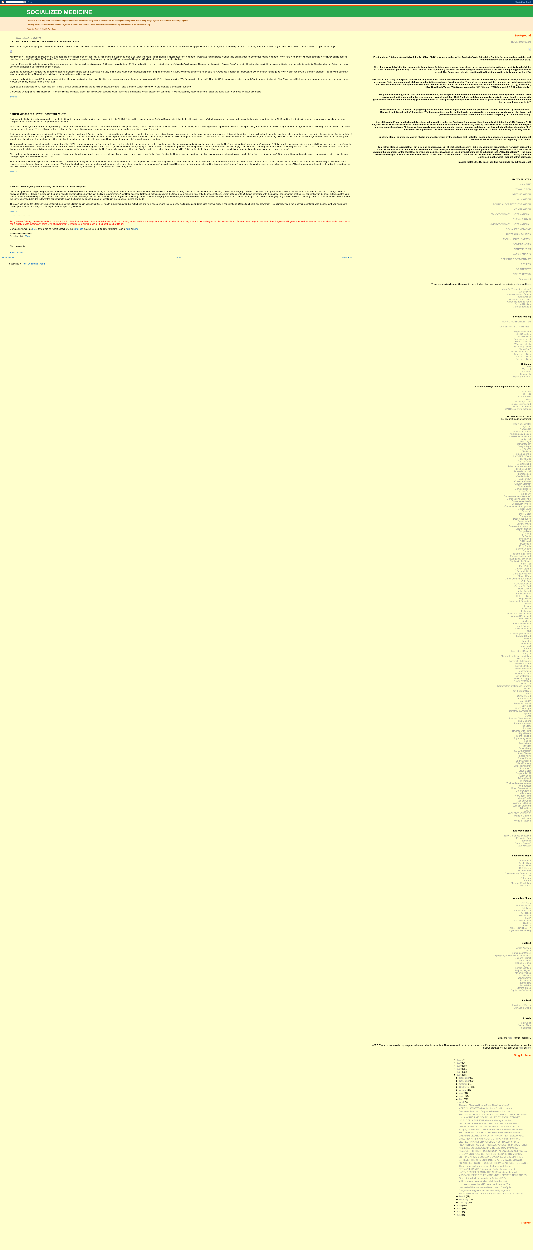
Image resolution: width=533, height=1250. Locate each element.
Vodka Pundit (524, 801)
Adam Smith (525, 860)
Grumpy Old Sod (522, 586)
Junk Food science (521, 623)
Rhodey (527, 728)
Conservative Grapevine (519, 499)
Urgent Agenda (523, 791)
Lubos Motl (525, 646)
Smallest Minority (522, 766)
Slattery (527, 923)
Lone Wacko (525, 643)
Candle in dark (523, 476)
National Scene (523, 676)
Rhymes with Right (521, 731)
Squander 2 (525, 768)
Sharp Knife (525, 756)
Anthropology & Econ (520, 434)
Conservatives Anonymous (517, 506)
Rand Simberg (523, 721)
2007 (459, 1072)
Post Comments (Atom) (34, 264)
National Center (523, 673)
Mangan (527, 653)
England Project (523, 958)
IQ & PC (527, 965)
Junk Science (524, 626)
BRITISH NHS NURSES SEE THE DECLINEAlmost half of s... (490, 1123)
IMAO (528, 603)
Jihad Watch (525, 618)
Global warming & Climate (518, 579)
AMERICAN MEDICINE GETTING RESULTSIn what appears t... (490, 1126)
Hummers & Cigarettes (519, 601)
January (463, 1202)
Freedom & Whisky (521, 1005)
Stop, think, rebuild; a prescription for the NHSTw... (483, 1178)
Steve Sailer (525, 771)
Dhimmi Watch (523, 524)
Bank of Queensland (521, 404)
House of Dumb (523, 963)
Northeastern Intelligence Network (514, 686)
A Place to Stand (522, 1008)
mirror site (78, 229)
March (462, 1196)
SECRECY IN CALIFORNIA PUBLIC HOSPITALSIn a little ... (489, 1142)
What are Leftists (522, 344)
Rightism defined (522, 331)
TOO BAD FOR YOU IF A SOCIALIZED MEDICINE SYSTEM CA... (491, 1193)
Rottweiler (526, 746)
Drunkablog (525, 539)
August (463, 1090)
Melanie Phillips (523, 973)
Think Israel (525, 1028)
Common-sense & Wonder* (517, 496)
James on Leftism (522, 354)
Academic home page (520, 299)
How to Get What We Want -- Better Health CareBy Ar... (485, 1187)
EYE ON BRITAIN (522, 219)
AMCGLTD (525, 429)
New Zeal (526, 683)
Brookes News (523, 905)
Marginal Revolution (521, 883)
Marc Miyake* (524, 846)
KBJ (529, 631)
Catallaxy (526, 908)
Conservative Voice (521, 504)
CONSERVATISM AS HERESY (515, 326)
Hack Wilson (524, 589)
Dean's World (524, 521)
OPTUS (527, 394)
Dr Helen (526, 534)
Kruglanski (525, 374)
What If (527, 811)
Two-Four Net (524, 786)
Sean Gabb (525, 985)
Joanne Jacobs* (523, 843)
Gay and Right (524, 571)
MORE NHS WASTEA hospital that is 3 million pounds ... (486, 1108)
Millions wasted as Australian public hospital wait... (483, 1181)
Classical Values (522, 481)
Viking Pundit (524, 798)
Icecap (527, 606)
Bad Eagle (525, 441)
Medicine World (523, 663)
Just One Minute (523, 628)
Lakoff (528, 366)
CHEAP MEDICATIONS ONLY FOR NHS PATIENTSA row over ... (491, 1136)
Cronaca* (526, 511)
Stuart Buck (525, 776)
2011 (459, 1060)
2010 (459, 1063)
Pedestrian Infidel (522, 703)
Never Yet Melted (522, 681)
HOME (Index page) (521, 42)
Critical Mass (524, 509)
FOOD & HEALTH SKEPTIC (517, 239)
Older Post (347, 257)
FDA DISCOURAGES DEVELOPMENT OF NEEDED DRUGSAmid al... (494, 1114)
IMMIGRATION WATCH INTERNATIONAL (510, 224)
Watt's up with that (522, 803)
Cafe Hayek (525, 868)
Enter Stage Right (522, 554)
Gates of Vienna (523, 569)
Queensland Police (521, 406)
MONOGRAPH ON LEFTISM (516, 322)
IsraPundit (526, 1023)
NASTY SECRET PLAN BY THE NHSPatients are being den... (490, 1172)
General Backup (523, 304)
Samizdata (525, 983)
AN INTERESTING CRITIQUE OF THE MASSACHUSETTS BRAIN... (493, 1163)
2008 (459, 1069)
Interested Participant (520, 616)
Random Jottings (522, 723)
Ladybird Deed (523, 636)
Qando (527, 713)
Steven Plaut (524, 1025)
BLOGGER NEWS (521, 456)
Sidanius (526, 371)
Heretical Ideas (523, 593)
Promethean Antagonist (519, 711)
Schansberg (525, 748)
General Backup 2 (522, 307)
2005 (459, 1205)
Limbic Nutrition (523, 968)
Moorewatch (525, 671)
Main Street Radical (521, 651)
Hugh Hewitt (525, 598)
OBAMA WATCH (522, 209)
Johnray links (524, 297)
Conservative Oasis (521, 501)
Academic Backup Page (519, 302)
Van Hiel (526, 369)
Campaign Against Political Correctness (511, 955)
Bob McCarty (524, 461)
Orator (528, 693)
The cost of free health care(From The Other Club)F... (484, 1105)
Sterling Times (524, 988)
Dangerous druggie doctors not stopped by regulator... (485, 1190)
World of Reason (522, 821)
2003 (459, 1211)
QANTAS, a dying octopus (518, 409)
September (465, 1087)
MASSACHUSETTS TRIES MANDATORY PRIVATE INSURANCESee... (495, 1175)
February (464, 1199)
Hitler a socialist (523, 341)
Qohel (528, 716)
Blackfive (526, 451)
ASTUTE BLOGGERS (520, 436)
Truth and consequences (518, 783)
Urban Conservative (521, 788)
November (464, 1081)
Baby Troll (526, 439)
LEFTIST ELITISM (522, 249)
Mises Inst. (525, 885)
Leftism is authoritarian (520, 351)
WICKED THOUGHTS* (519, 813)
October (463, 1084)
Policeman (525, 980)
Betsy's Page (524, 446)
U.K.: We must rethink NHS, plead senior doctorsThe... (485, 1184)
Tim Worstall (525, 781)
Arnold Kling (525, 863)
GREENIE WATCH (521, 194)
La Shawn (526, 638)
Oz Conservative (522, 920)
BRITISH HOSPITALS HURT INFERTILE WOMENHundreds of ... (491, 1132)
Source (13, 97)
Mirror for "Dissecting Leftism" (516, 289)
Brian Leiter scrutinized (519, 466)
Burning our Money (521, 953)
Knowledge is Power (520, 633)
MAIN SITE (525, 184)
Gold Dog (526, 581)
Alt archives (525, 292)
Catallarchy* (525, 479)
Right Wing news (522, 738)
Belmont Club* (523, 444)
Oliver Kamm (524, 978)
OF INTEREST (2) (522, 274)
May (461, 1099)
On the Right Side (522, 691)
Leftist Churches (523, 334)
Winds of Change (522, 816)
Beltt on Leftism (523, 359)
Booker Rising (524, 464)
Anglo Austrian (523, 948)
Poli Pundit (525, 706)
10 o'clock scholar (522, 424)
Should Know (524, 758)
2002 (459, 1215)
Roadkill (527, 741)
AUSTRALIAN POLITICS (518, 234)
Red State (526, 726)
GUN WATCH (524, 199)
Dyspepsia (525, 544)
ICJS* (528, 918)
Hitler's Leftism (523, 596)
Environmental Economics (518, 873)
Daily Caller (525, 514)
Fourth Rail (525, 564)
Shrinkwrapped (523, 761)
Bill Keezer (525, 449)
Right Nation (524, 733)
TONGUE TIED (523, 189)
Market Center (524, 658)
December (464, 1078)
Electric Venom (523, 549)
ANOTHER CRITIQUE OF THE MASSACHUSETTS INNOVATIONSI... (494, 1145)
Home (178, 257)
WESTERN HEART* (520, 928)
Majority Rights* (523, 970)
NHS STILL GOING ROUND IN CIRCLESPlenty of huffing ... (488, 1148)
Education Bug (523, 838)
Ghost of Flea (524, 576)
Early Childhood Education (517, 836)
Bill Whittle (525, 808)
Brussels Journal (522, 471)
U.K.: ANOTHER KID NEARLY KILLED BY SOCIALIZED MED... (490, 1117)
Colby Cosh (525, 491)
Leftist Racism (524, 336)
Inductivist (526, 608)
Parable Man (524, 698)
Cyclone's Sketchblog (520, 930)
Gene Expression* (522, 574)
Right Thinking (523, 736)
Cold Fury (526, 494)
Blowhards (525, 459)
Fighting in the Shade (520, 561)
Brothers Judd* (523, 469)
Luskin (527, 648)
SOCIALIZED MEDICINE (59, 12)
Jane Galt (526, 875)
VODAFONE (524, 396)
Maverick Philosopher (520, 661)
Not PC (527, 688)
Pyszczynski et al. (522, 376)
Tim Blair (526, 925)
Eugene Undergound (520, 556)
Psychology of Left (522, 346)
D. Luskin (526, 880)
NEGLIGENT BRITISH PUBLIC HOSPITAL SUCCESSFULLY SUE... (493, 1151)
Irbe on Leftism (523, 356)
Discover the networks (520, 526)
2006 (459, 1075)
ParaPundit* (525, 701)
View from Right (523, 796)
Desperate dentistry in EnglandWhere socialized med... (486, 1111)
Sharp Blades (524, 753)
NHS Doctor (525, 975)
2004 (459, 1208)
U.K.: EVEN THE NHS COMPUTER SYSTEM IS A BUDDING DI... (491, 1160)
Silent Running (523, 763)
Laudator (526, 641)
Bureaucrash (524, 474)
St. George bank (523, 401)
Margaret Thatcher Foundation (516, 656)
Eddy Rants (525, 546)
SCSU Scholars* (522, 751)
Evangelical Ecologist (520, 559)
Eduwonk (526, 841)
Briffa (528, 950)
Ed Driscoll (525, 541)
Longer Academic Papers (518, 294)
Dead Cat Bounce (522, 519)
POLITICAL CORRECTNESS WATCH (512, 204)
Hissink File (525, 915)
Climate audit (524, 486)
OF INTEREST (523, 269)
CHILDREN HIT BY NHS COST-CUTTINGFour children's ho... (489, 1139)
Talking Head (524, 778)
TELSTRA (526, 391)
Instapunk (526, 611)
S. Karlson (526, 878)
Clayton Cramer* (522, 484)
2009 (459, 1066)
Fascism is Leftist (522, 339)
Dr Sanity (526, 536)
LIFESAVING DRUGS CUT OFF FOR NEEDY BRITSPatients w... (491, 1154)
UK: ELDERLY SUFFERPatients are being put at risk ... (486, 1120)
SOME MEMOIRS (522, 244)
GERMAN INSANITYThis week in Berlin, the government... (487, 1169)
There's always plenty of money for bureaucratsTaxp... (485, 1166)
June (462, 1096)
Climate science (523, 489)
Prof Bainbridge (523, 708)
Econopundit (524, 870)
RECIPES (526, 264)
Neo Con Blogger (522, 678)
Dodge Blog (525, 531)
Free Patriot (525, 566)
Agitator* (526, 426)
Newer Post (8, 257)
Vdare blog (525, 793)
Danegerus (525, 516)
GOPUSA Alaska (522, 584)
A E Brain (526, 903)
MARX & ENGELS (521, 254)
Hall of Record (524, 591)
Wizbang (526, 818)
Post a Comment (17, 252)
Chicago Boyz (524, 865)
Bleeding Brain (523, 454)
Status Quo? (525, 349)
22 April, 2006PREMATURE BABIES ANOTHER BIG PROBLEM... (491, 1129)
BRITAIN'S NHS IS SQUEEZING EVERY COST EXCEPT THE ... (491, 1157)
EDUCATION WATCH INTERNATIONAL (511, 214)
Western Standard (522, 806)
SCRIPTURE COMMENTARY (516, 259)
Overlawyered (524, 696)
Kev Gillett (526, 913)
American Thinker (522, 431)
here (34, 229)
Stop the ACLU (523, 773)
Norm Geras (525, 960)
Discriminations (523, 529)
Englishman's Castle (521, 990)
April (461, 1102)
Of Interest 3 (525, 279)
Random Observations (520, 718)
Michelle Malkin (523, 666)
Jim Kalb (526, 621)
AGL (528, 399)
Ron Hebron (525, 743)
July (461, 1093)
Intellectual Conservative (518, 613)
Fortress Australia (522, 910)
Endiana (526, 551)
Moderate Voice (523, 668)
